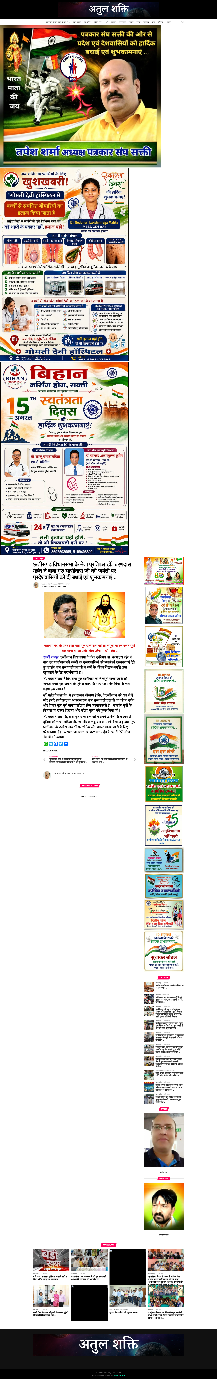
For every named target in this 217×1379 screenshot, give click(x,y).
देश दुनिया (87, 22)
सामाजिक (146, 22)
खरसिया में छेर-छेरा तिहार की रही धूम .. (58, 22)
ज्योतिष (169, 22)
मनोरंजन (113, 22)
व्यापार (138, 22)
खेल (153, 22)
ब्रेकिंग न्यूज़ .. (98, 22)
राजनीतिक (122, 22)
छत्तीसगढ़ (160, 22)
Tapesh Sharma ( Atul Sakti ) (55, 586)
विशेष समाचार (77, 22)
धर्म (107, 22)
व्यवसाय (131, 22)
